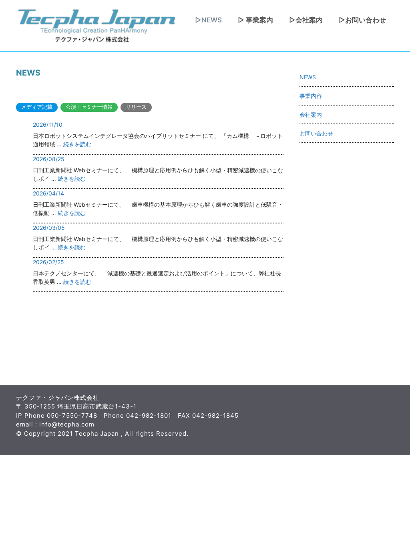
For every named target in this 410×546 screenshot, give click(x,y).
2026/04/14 (48, 193)
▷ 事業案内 (255, 20)
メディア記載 (36, 107)
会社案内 (310, 114)
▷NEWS (208, 20)
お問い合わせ (316, 133)
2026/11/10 (47, 124)
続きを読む (77, 144)
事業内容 (310, 95)
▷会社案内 (306, 20)
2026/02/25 (48, 262)
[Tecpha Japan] (96, 24)
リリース (136, 107)
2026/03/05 (49, 227)
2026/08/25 (48, 158)
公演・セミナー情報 (89, 107)
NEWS (307, 77)
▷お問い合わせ (362, 20)
